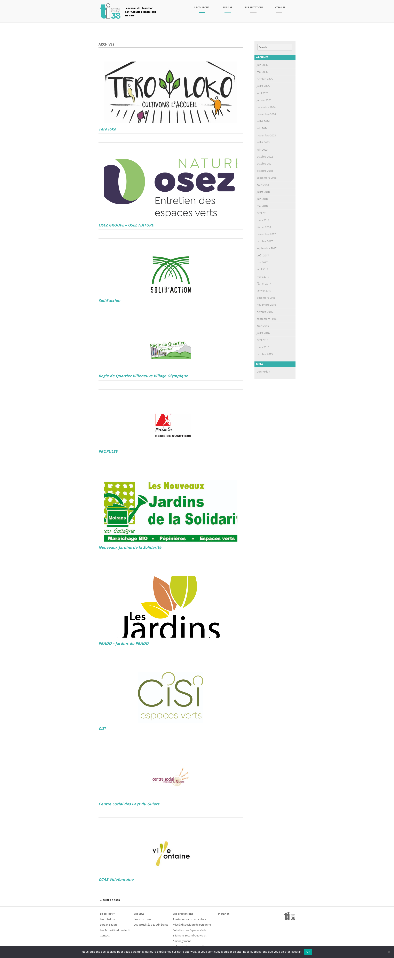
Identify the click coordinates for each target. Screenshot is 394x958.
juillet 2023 (263, 142)
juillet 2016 (263, 333)
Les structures (142, 919)
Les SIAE (227, 7)
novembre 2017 (266, 234)
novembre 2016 (266, 304)
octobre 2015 (265, 354)
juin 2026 (262, 65)
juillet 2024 (263, 121)
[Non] (389, 952)
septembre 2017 (266, 248)
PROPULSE (107, 451)
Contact (105, 935)
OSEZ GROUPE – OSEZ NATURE (125, 225)
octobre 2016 (265, 312)
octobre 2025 (265, 79)
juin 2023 (262, 149)
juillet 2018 (263, 192)
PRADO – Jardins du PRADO (123, 643)
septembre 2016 (266, 319)
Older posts (110, 900)
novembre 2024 (266, 114)
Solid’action (109, 300)
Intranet (279, 7)
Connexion (263, 371)
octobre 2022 (265, 156)
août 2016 (263, 326)
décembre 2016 (266, 298)
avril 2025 (262, 93)
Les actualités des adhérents (151, 924)
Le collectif (201, 7)
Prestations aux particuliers (189, 919)
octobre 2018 (265, 171)
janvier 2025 (264, 100)
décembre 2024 (266, 107)
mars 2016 (263, 347)
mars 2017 (263, 276)
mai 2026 (262, 72)
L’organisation (108, 924)
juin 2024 (262, 128)
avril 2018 (262, 213)
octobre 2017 (265, 241)
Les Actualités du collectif (115, 930)
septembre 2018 (266, 177)
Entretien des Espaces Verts (189, 930)
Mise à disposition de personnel (192, 924)
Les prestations (253, 7)
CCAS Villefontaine (116, 879)
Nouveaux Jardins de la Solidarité (129, 547)
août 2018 (263, 185)
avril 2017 (262, 269)
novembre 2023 (266, 135)
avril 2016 (262, 340)
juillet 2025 (263, 86)
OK (308, 951)
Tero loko (107, 129)
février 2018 (264, 227)
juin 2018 (262, 199)
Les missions (107, 919)
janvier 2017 (264, 290)
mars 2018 (263, 220)
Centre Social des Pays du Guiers (128, 804)
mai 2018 (262, 206)
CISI (101, 728)
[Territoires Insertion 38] (110, 17)
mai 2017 (262, 262)
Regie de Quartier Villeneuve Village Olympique (143, 375)
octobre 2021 (265, 163)
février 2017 (264, 283)
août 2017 (263, 255)
